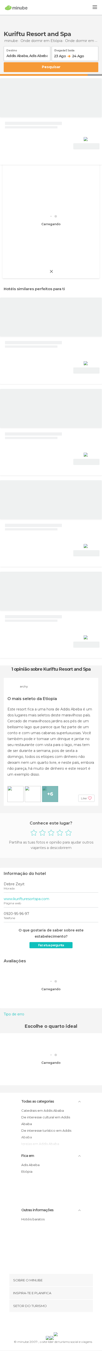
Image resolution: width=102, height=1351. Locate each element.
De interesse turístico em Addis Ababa (46, 1134)
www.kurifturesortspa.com (26, 899)
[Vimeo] (56, 1323)
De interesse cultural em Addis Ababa (45, 1120)
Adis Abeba (30, 1165)
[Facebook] (43, 1323)
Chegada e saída (64, 49)
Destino (11, 49)
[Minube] (16, 7)
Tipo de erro (14, 1014)
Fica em (27, 1155)
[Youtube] (62, 1323)
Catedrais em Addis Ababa (42, 1110)
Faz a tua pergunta (51, 945)
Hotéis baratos (33, 1219)
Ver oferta (86, 146)
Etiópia (26, 1171)
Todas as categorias (37, 1101)
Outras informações (37, 1210)
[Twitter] (49, 1323)
